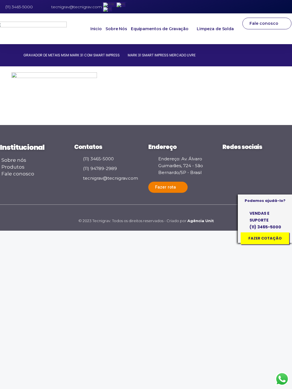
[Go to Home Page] (13, 55)
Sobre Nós (116, 28)
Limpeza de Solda (215, 28)
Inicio (96, 28)
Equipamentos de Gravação (159, 28)
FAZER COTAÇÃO (265, 238)
